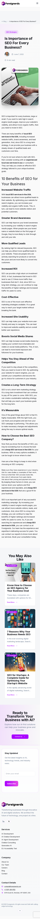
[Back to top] (20, 911)
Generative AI (7, 846)
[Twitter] (9, 821)
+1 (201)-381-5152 (9, 889)
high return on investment (27, 273)
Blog (4, 21)
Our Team (5, 865)
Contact (4, 874)
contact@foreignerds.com (12, 886)
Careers (4, 868)
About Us (5, 862)
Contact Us (18, 736)
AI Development (7, 834)
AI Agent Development (10, 840)
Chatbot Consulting (9, 843)
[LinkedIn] (3, 821)
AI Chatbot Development (11, 837)
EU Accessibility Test (9, 848)
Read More (10, 602)
